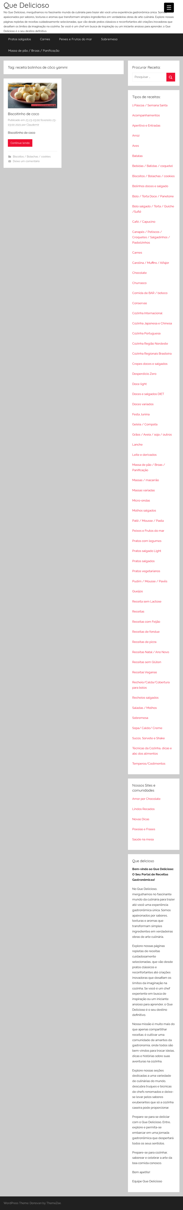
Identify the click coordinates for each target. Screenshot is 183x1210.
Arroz (136, 135)
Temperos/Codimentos (148, 763)
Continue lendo (20, 143)
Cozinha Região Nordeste (150, 343)
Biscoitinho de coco (23, 114)
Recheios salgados (145, 697)
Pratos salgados (19, 39)
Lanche (137, 444)
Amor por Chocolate (146, 799)
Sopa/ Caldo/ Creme (147, 728)
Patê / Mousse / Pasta (148, 520)
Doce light (139, 384)
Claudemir (32, 124)
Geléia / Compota (144, 424)
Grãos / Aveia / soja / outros (152, 434)
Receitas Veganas (144, 672)
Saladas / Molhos (144, 708)
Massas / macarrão (145, 480)
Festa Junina (141, 414)
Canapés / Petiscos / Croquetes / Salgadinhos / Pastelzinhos (151, 237)
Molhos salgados (144, 510)
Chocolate (139, 273)
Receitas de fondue (146, 631)
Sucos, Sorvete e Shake (148, 738)
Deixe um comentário (26, 161)
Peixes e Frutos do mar (75, 39)
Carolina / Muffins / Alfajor (150, 263)
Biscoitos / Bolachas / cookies (32, 156)
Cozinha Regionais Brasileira (152, 353)
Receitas (138, 611)
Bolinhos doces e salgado (150, 186)
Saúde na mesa (143, 839)
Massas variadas (143, 490)
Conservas (139, 303)
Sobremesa (109, 39)
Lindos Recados (143, 809)
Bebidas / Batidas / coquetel (152, 166)
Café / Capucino (143, 221)
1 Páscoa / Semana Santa (149, 105)
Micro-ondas (141, 500)
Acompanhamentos (146, 115)
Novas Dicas (140, 819)
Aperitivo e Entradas (146, 125)
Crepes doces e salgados (149, 364)
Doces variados (143, 404)
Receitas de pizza (144, 642)
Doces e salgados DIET (148, 394)
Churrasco (139, 283)
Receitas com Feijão (146, 621)
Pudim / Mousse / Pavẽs (149, 581)
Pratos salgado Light (146, 551)
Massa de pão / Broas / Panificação (33, 50)
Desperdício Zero (144, 374)
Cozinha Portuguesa (146, 333)
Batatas (137, 156)
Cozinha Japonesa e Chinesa (152, 323)
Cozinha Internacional (147, 313)
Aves (135, 145)
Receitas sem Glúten (146, 662)
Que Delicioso (26, 5)
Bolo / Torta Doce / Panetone (153, 196)
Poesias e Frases (143, 829)
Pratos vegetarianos (146, 571)
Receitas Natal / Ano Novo (150, 652)
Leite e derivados (144, 454)
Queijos (137, 591)
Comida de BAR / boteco (149, 293)
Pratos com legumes (146, 541)
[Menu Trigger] (169, 8)
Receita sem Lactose (146, 601)
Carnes (45, 39)
